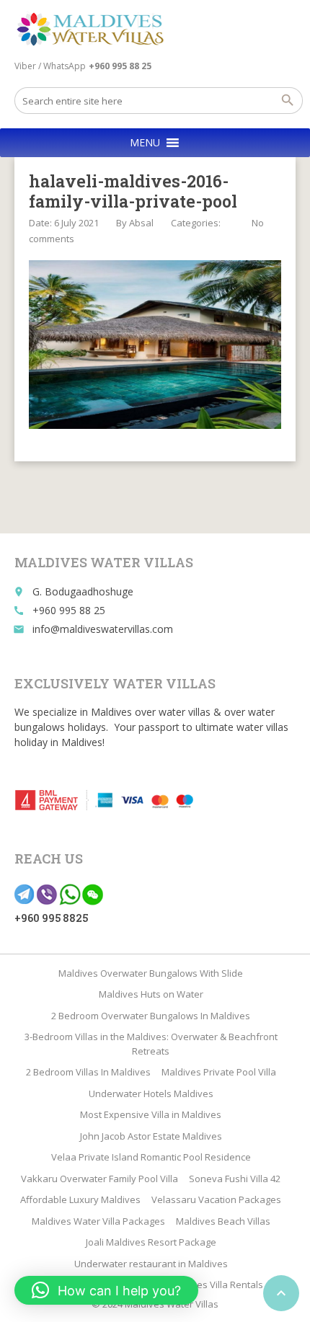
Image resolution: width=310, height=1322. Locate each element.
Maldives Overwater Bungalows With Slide (150, 973)
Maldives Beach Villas (223, 1221)
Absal (141, 222)
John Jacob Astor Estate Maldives (151, 1136)
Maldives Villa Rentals (215, 1284)
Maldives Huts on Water (151, 994)
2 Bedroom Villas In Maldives (88, 1071)
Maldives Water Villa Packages (98, 1221)
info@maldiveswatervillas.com (102, 629)
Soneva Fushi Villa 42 (234, 1178)
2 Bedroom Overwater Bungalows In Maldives (150, 1015)
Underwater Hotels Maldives (151, 1093)
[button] (145, 142)
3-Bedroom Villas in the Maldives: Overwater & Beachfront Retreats (151, 1043)
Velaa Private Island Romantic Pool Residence (151, 1156)
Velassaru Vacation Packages (216, 1199)
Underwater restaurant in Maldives (151, 1263)
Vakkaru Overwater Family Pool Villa (99, 1178)
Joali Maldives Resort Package (151, 1242)
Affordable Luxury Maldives (80, 1199)
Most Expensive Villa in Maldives (150, 1114)
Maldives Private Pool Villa (218, 1071)
